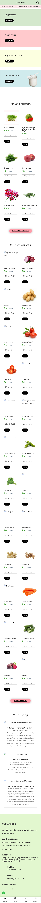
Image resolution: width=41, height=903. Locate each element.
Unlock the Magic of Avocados (20, 786)
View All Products (20, 701)
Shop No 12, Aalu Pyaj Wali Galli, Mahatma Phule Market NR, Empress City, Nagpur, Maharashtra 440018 (20, 859)
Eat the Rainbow (20, 759)
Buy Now (9, 20)
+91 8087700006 (14, 870)
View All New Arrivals (20, 231)
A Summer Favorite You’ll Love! (20, 728)
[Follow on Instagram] (4, 888)
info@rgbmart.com (15, 878)
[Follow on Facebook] (8, 888)
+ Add (7, 141)
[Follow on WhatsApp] (12, 888)
